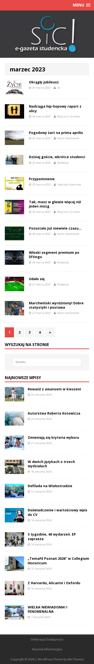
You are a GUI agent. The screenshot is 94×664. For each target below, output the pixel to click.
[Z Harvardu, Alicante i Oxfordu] (14, 592)
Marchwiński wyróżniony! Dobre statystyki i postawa (56, 305)
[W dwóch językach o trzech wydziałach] (14, 471)
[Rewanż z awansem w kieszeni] (14, 398)
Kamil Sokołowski (68, 138)
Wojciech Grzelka (68, 116)
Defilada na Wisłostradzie (50, 486)
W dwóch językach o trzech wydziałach (51, 463)
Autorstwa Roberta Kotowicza (54, 413)
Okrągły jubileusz (44, 82)
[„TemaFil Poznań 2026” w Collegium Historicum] (14, 568)
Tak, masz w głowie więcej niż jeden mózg (55, 204)
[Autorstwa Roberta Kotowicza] (14, 423)
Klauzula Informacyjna (47, 649)
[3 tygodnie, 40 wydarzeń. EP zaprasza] (14, 544)
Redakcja (63, 162)
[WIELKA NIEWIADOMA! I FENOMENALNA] (14, 616)
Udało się (37, 279)
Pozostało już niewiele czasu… (55, 228)
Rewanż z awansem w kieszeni (54, 389)
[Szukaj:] (47, 362)
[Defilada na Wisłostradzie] (14, 495)
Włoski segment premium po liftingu (54, 254)
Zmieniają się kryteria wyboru (53, 437)
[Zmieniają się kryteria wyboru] (14, 447)
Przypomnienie (42, 179)
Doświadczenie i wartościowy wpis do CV (57, 512)
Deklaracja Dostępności (47, 639)
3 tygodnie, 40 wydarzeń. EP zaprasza (52, 536)
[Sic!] (47, 34)
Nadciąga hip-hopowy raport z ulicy (55, 108)
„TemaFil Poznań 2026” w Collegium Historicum (58, 560)
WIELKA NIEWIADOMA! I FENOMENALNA (47, 609)
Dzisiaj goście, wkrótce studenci (57, 157)
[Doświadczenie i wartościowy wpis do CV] (14, 519)
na (58, 87)
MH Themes (76, 659)
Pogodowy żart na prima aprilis (56, 132)
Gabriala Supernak (69, 184)
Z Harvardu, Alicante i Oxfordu (54, 583)
